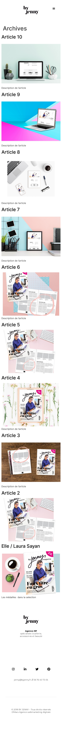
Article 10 (11, 37)
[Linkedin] (25, 669)
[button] (54, 8)
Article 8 (10, 152)
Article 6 (10, 267)
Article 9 (10, 94)
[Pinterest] (49, 669)
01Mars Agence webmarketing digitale (31, 712)
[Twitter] (37, 669)
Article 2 (10, 493)
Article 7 (10, 209)
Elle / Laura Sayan (20, 546)
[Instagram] (13, 669)
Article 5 (10, 324)
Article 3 (10, 435)
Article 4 (10, 378)
